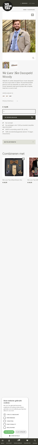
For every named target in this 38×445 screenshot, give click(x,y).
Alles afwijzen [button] (21, 432)
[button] (18, 142)
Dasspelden (31, 9)
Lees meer (11, 410)
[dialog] (15, 417)
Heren (24, 9)
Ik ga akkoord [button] (9, 432)
